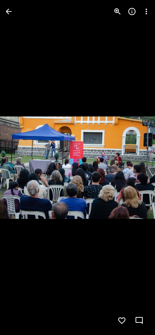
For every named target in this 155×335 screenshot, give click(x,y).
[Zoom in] (117, 11)
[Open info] (132, 11)
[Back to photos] (8, 11)
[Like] (122, 320)
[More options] (146, 11)
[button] (20, 167)
